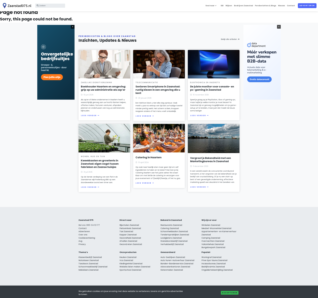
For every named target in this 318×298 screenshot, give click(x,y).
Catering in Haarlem (149, 157)
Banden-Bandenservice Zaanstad (176, 263)
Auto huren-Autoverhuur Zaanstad (177, 260)
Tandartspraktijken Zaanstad (174, 234)
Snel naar (210, 5)
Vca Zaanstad (126, 260)
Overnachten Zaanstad (212, 241)
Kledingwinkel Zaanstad (130, 263)
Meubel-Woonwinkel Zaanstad (216, 228)
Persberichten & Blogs (265, 5)
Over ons (83, 234)
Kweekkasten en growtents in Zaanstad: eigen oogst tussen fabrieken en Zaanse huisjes (100, 164)
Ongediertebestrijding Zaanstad (217, 269)
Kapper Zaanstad (128, 234)
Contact (291, 5)
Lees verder (89, 115)
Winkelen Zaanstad (210, 225)
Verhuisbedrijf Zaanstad (172, 244)
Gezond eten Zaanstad (130, 244)
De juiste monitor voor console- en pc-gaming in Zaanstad (212, 88)
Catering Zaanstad (169, 228)
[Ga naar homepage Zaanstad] (16, 5)
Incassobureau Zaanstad (213, 263)
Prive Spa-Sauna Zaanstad (214, 260)
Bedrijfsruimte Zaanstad (213, 266)
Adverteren (307, 5)
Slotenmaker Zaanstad (171, 269)
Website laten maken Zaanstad (134, 266)
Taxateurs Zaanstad (88, 263)
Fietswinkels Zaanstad (130, 228)
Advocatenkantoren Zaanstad (175, 266)
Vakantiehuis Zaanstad (212, 244)
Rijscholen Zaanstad (129, 225)
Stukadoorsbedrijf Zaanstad (173, 241)
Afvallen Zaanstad (128, 241)
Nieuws (281, 5)
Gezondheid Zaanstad (130, 237)
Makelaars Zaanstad (88, 269)
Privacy (82, 244)
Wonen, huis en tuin (93, 156)
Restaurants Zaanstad (171, 225)
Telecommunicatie (147, 82)
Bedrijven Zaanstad (243, 5)
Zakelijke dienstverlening (96, 82)
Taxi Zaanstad (126, 231)
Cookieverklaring (87, 237)
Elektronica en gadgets (205, 82)
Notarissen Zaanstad (89, 260)
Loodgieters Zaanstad (171, 237)
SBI (222, 5)
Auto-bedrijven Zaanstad (172, 257)
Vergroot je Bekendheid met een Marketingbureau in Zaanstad (210, 159)
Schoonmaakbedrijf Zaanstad (93, 266)
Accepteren (229, 293)
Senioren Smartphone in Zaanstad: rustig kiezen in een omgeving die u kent (158, 90)
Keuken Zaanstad (127, 257)
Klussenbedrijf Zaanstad (90, 257)
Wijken (228, 5)
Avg (80, 241)
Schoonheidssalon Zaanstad (174, 231)
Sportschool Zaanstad (130, 269)
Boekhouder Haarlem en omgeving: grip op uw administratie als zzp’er (103, 88)
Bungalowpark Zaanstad (213, 247)
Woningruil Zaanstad (211, 257)
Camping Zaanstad (210, 237)
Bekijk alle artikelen (229, 39)
